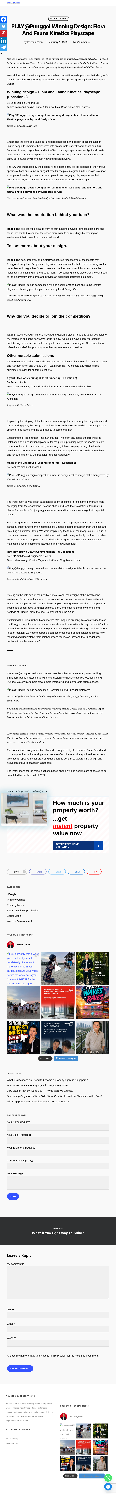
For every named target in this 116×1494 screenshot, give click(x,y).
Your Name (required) (19, 1122)
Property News (59, 19)
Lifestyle (11, 894)
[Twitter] (3, 26)
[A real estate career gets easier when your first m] (58, 1037)
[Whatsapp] (108, 1478)
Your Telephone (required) (21, 1147)
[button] (107, 3)
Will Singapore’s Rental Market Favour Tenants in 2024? (38, 1101)
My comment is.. (16, 1264)
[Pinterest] (3, 33)
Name (11, 1309)
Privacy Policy (12, 1438)
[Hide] (1, 54)
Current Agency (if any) (20, 1160)
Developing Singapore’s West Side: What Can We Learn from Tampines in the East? (54, 1096)
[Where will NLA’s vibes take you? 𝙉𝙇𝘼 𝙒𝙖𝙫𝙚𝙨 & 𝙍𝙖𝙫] (23, 1002)
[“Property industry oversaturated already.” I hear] (23, 1037)
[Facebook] (3, 19)
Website (11, 1338)
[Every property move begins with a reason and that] (92, 1037)
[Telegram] (3, 47)
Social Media (14, 915)
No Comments (81, 42)
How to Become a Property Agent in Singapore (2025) (37, 1085)
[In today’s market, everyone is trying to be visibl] (92, 968)
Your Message (15, 1173)
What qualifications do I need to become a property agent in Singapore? (47, 1080)
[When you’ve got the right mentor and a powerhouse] (58, 968)
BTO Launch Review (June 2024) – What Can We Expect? (40, 1090)
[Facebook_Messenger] (108, 1486)
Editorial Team (35, 42)
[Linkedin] (3, 40)
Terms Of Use (12, 1444)
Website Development (19, 921)
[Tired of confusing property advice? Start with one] (58, 1002)
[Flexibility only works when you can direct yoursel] (23, 968)
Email (11, 1323)
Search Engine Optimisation (22, 910)
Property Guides (16, 899)
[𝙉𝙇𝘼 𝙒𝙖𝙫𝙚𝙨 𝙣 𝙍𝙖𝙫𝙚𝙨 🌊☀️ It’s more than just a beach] (92, 1002)
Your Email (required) (19, 1134)
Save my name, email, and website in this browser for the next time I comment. (54, 1355)
